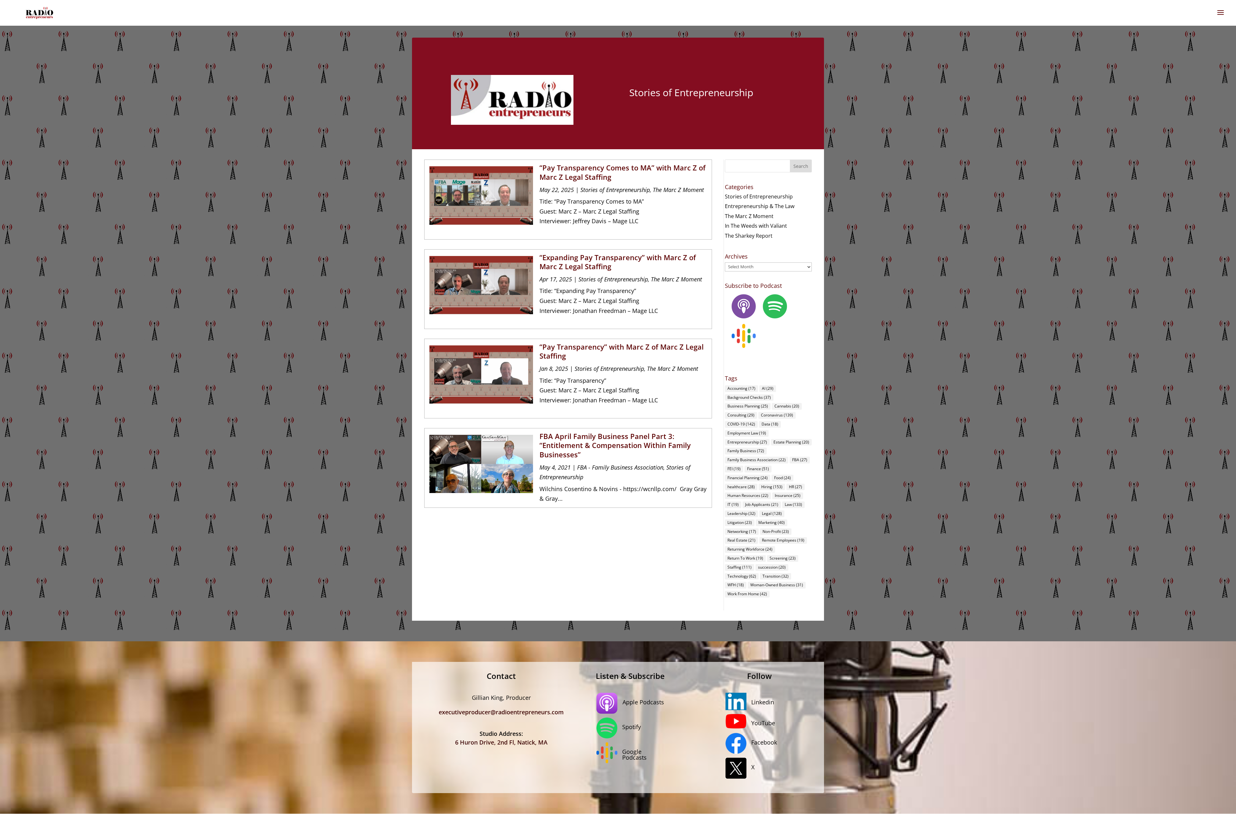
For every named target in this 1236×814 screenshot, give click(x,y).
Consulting (740, 415)
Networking (741, 531)
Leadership (741, 513)
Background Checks (749, 397)
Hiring (771, 486)
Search (800, 166)
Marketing (771, 522)
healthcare (741, 486)
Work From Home (747, 594)
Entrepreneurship (747, 442)
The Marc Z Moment (678, 190)
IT (733, 504)
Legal (772, 513)
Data (770, 424)
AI (767, 388)
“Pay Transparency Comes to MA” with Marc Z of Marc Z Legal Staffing (622, 172)
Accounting (741, 388)
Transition (776, 576)
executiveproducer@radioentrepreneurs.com (501, 712)
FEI (734, 468)
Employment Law (746, 433)
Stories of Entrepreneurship (615, 190)
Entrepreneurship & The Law (759, 206)
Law (793, 504)
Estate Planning (791, 442)
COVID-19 (741, 424)
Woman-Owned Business (776, 585)
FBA (799, 459)
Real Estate (741, 540)
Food (782, 477)
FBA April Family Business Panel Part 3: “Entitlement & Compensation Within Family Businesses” (615, 445)
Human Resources (747, 495)
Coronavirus (777, 415)
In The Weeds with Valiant (756, 225)
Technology (741, 576)
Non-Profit (776, 531)
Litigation (739, 522)
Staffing (739, 567)
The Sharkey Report (748, 235)
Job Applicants (761, 504)
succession (772, 567)
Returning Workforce (749, 549)
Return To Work (745, 558)
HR (795, 486)
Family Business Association (756, 459)
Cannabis (786, 406)
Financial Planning (747, 477)
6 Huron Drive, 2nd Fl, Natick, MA (501, 742)
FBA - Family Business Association (620, 467)
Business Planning (747, 406)
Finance (758, 468)
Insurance (788, 495)
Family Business (745, 450)
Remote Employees (783, 540)
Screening (783, 558)
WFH (735, 585)
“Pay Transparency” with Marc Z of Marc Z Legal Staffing (621, 351)
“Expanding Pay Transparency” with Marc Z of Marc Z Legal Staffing (617, 261)
